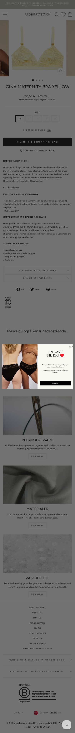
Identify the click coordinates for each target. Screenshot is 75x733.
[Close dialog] (70, 346)
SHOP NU (55, 383)
